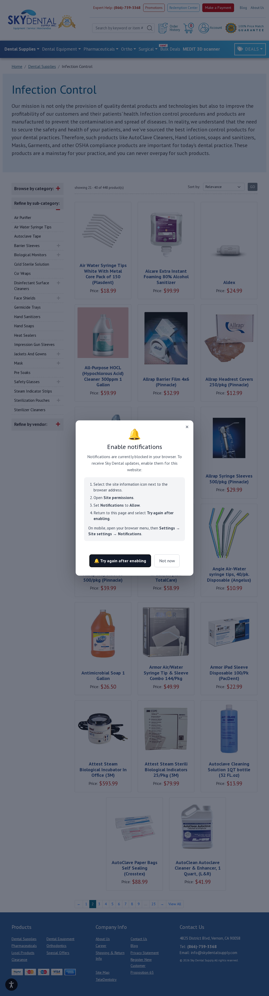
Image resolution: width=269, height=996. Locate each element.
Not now (167, 560)
